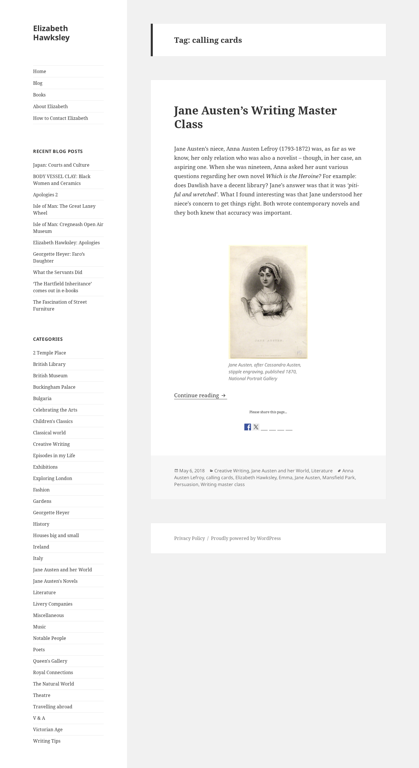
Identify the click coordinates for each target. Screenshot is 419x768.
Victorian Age (48, 729)
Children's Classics (53, 421)
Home (39, 71)
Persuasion (186, 484)
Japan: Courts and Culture (61, 165)
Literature (44, 592)
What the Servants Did (57, 272)
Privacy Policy (189, 538)
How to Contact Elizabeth (60, 118)
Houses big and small (56, 535)
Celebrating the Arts (55, 410)
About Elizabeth (50, 106)
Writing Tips (46, 741)
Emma (285, 477)
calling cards (219, 477)
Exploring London (52, 478)
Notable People (49, 638)
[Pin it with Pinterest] (272, 427)
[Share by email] (289, 427)
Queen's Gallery (50, 661)
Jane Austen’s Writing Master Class (255, 116)
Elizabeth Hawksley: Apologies (66, 242)
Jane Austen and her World (62, 570)
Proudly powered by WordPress (246, 538)
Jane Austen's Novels (55, 581)
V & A (39, 718)
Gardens (42, 501)
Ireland (41, 547)
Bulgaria (42, 398)
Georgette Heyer (51, 512)
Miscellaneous (48, 615)
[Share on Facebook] (247, 427)
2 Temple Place (49, 353)
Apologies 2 (45, 195)
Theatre (41, 695)
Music (39, 627)
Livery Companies (52, 604)
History (41, 524)
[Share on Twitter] (256, 427)
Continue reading (200, 395)
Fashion (41, 490)
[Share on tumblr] (280, 427)
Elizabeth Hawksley (51, 33)
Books (39, 95)
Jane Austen (307, 477)
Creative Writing (51, 444)
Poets (39, 649)
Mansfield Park (338, 477)
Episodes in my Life (54, 455)
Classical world (49, 433)
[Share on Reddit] (264, 427)
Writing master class (223, 484)
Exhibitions (45, 467)
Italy (38, 558)
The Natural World (53, 684)
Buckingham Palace (54, 387)
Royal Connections (53, 672)
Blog (37, 83)
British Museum (50, 375)
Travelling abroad (52, 707)
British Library (49, 364)
